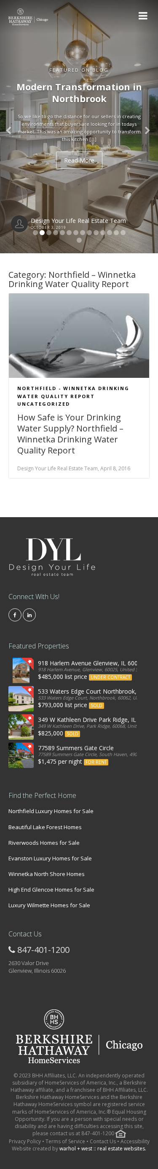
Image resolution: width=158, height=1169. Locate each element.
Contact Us (103, 1141)
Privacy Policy (25, 1141)
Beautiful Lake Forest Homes (45, 827)
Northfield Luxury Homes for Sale (51, 811)
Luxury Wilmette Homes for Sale (49, 905)
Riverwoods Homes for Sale (44, 842)
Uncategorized (43, 404)
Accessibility (135, 1141)
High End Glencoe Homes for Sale (51, 889)
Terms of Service (65, 1141)
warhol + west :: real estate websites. (102, 1148)
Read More (79, 160)
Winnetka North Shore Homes (46, 874)
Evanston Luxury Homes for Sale (50, 858)
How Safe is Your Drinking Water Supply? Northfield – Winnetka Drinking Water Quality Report (70, 434)
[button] (12, 126)
